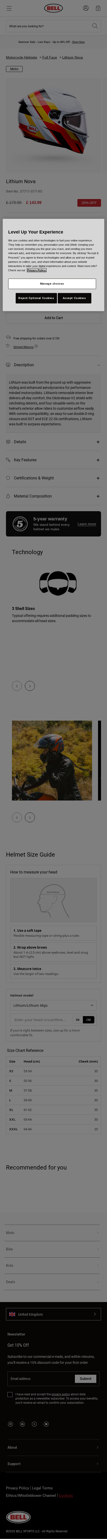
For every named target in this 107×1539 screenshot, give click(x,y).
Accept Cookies (74, 298)
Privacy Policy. (36, 269)
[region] (54, 265)
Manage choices (52, 283)
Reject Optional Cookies (36, 298)
